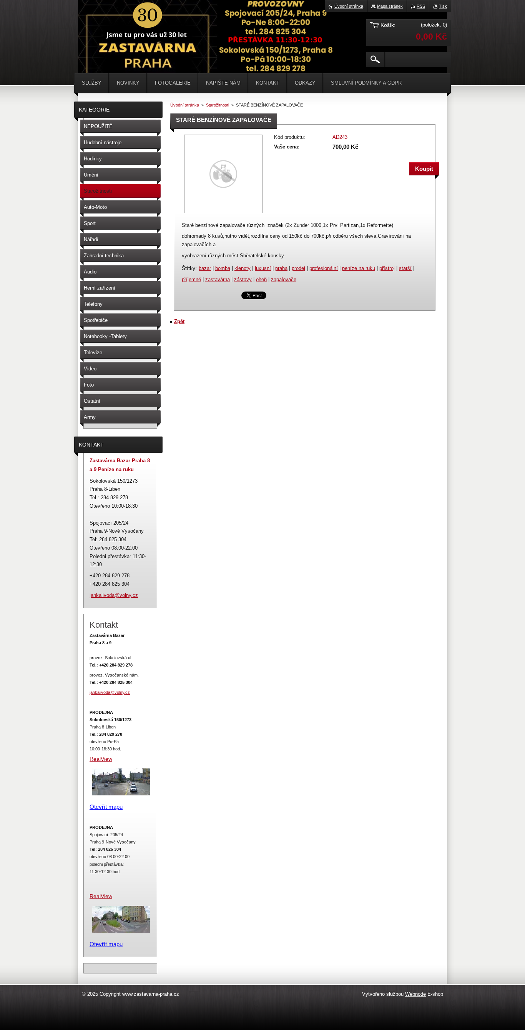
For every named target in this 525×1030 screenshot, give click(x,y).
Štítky (188, 268)
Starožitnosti (217, 105)
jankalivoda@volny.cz (110, 692)
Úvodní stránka (184, 105)
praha (281, 268)
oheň (261, 279)
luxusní (263, 268)
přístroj (387, 268)
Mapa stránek (390, 6)
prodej (298, 268)
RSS (421, 6)
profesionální (323, 268)
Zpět (179, 321)
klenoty (242, 268)
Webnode (415, 994)
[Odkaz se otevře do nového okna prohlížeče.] (223, 214)
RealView (101, 896)
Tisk (443, 6)
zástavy (243, 279)
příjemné (191, 279)
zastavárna (217, 279)
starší (405, 268)
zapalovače (283, 279)
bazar (205, 268)
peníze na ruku (358, 268)
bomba (222, 268)
